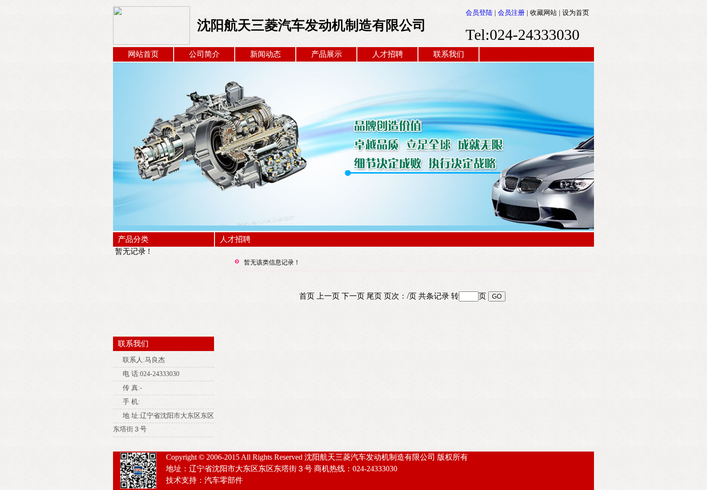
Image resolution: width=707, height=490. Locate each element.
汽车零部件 (223, 480)
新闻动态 (265, 54)
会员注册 (511, 12)
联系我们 (448, 54)
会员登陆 (479, 12)
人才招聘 (387, 54)
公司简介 (204, 54)
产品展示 (326, 54)
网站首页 (143, 54)
